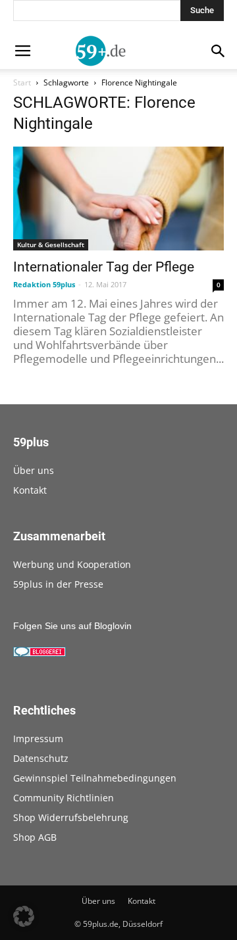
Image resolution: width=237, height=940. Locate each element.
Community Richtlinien (63, 797)
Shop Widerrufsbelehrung (70, 817)
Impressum (38, 738)
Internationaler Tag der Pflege (103, 267)
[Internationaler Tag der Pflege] (118, 198)
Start (22, 82)
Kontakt (30, 490)
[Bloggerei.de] (39, 653)
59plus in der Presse (58, 584)
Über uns (33, 470)
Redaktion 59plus (44, 284)
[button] (23, 916)
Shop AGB (35, 837)
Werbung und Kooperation (72, 564)
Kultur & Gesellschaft (50, 244)
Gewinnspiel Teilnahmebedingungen (94, 778)
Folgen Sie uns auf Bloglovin (72, 626)
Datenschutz (40, 758)
